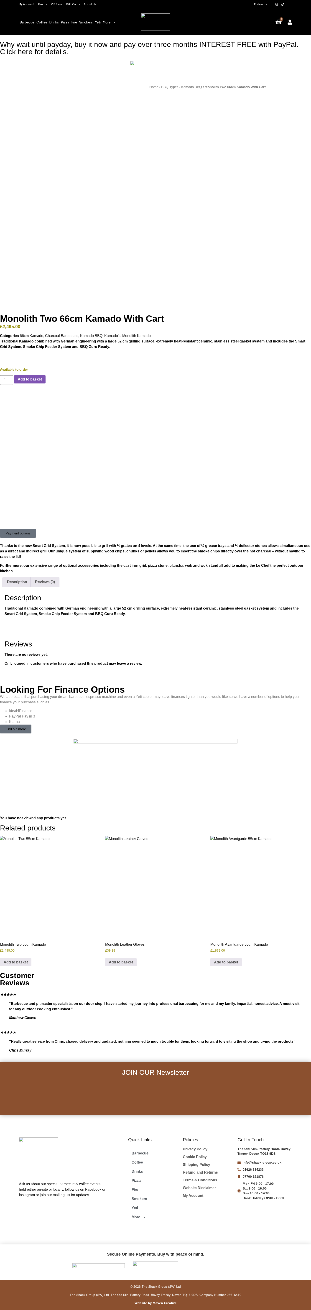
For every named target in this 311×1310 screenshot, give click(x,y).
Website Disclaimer (199, 1188)
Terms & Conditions (200, 1180)
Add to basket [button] (16, 962)
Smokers (86, 22)
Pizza (65, 22)
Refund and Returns (200, 1172)
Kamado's (112, 336)
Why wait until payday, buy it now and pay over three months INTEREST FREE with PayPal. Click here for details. (149, 48)
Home (153, 87)
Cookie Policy (195, 1157)
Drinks (54, 22)
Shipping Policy (196, 1165)
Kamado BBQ (191, 87)
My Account (193, 1196)
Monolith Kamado (136, 336)
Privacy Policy (195, 1149)
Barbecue (27, 22)
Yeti (98, 22)
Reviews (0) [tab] (45, 582)
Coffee (41, 22)
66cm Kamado (31, 336)
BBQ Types (169, 87)
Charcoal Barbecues (61, 336)
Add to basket (30, 379)
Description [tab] (17, 582)
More (106, 22)
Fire (74, 22)
